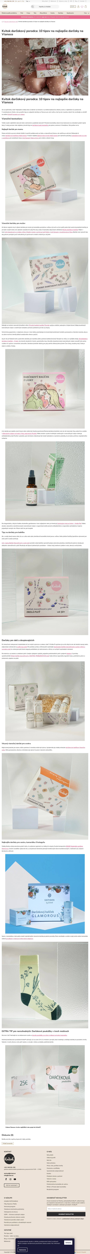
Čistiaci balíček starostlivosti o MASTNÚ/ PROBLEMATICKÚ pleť (30, 656)
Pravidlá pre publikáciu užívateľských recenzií (17, 1222)
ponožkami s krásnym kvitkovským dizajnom (19, 938)
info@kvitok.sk (8, 1175)
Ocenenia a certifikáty (53, 1168)
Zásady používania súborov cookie (14, 1217)
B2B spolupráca (51, 1181)
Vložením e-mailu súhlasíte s (65, 1219)
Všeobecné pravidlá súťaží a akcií (14, 1220)
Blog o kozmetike (9, 1238)
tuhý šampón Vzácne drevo (30, 138)
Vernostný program (9, 1206)
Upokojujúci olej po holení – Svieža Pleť (69, 523)
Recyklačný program (53, 1189)
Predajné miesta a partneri (54, 1176)
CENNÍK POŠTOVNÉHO (11, 1201)
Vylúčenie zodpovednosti (11, 1225)
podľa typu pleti (22, 647)
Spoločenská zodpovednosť (55, 1171)
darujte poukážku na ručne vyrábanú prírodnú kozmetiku (49, 1035)
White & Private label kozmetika (56, 1187)
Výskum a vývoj (51, 1179)
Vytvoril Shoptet (81, 1252)
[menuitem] (9, 13)
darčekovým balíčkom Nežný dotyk (16, 135)
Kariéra (49, 1173)
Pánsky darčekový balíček (70, 230)
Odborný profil (51, 1157)
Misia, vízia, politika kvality (55, 1165)
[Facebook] (6, 1179)
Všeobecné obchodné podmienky (14, 1209)
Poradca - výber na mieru (11, 1236)
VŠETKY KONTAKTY (12, 1185)
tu (18, 1245)
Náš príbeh (50, 1155)
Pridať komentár (8, 1143)
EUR (72, 6)
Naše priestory (51, 1163)
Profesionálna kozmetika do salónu (57, 1184)
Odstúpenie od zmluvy (11, 1212)
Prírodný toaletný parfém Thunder (39, 325)
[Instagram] (10, 1179)
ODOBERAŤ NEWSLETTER (66, 1214)
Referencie (7, 1241)
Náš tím (49, 1160)
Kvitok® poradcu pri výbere (16, 114)
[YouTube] (15, 1179)
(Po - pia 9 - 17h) (19, 1)
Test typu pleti (8, 1233)
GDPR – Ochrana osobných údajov (14, 1214)
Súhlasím (68, 1242)
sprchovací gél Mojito (42, 232)
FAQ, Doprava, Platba (10, 1204)
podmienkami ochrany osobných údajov (73, 1219)
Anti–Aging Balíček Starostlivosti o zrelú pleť (15, 543)
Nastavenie (22, 1250)
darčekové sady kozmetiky (40, 125)
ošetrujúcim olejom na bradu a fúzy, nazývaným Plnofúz (19, 433)
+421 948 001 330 (9, 1)
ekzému (69, 653)
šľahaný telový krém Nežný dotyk (47, 135)
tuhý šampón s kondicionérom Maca (62, 232)
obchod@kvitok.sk (10, 1173)
